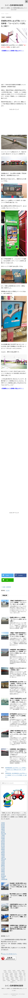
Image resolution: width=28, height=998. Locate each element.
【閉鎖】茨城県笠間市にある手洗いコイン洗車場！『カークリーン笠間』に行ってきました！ (18, 700)
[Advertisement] (14, 121)
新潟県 (3, 844)
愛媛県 (3, 865)
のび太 (7, 590)
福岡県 (3, 871)
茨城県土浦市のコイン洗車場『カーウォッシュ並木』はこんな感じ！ (18, 619)
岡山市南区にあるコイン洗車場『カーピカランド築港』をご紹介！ (18, 895)
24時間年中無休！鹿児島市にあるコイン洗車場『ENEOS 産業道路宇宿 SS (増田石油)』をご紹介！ (18, 928)
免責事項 (13, 980)
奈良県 (3, 860)
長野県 (3, 848)
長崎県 (3, 870)
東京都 (3, 832)
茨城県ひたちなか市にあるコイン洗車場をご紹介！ (18, 669)
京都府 (3, 855)
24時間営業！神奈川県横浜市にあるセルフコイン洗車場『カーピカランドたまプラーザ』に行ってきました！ (18, 752)
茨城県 (3, 587)
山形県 (3, 830)
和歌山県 (3, 859)
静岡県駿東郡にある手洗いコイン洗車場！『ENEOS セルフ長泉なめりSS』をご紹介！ (18, 683)
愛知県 (3, 852)
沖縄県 (3, 877)
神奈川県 (3, 833)
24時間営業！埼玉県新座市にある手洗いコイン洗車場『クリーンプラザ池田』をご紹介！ (16, 775)
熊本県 (3, 874)
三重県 (3, 851)
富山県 (3, 846)
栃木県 (3, 841)
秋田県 (3, 826)
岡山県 (3, 866)
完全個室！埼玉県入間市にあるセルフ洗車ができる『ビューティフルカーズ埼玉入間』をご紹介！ (18, 886)
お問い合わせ (20, 980)
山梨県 (3, 840)
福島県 (3, 829)
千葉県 (3, 835)
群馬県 (3, 843)
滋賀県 (3, 854)
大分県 (3, 873)
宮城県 (3, 827)
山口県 (3, 868)
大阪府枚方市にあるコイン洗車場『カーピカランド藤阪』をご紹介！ (18, 916)
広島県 (3, 863)
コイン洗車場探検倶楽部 (14, 5)
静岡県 (3, 849)
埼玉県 (3, 837)
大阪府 (3, 857)
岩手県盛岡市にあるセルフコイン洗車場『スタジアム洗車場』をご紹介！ (18, 715)
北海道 (3, 822)
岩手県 (3, 824)
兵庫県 (3, 862)
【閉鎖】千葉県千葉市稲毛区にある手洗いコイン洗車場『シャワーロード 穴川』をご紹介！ (18, 634)
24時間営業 (8, 587)
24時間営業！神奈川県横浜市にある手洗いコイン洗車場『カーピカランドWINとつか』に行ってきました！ (18, 652)
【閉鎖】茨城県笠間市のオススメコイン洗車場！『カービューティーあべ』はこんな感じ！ (18, 602)
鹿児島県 (3, 876)
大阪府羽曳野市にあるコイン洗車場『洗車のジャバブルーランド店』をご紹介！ (18, 906)
